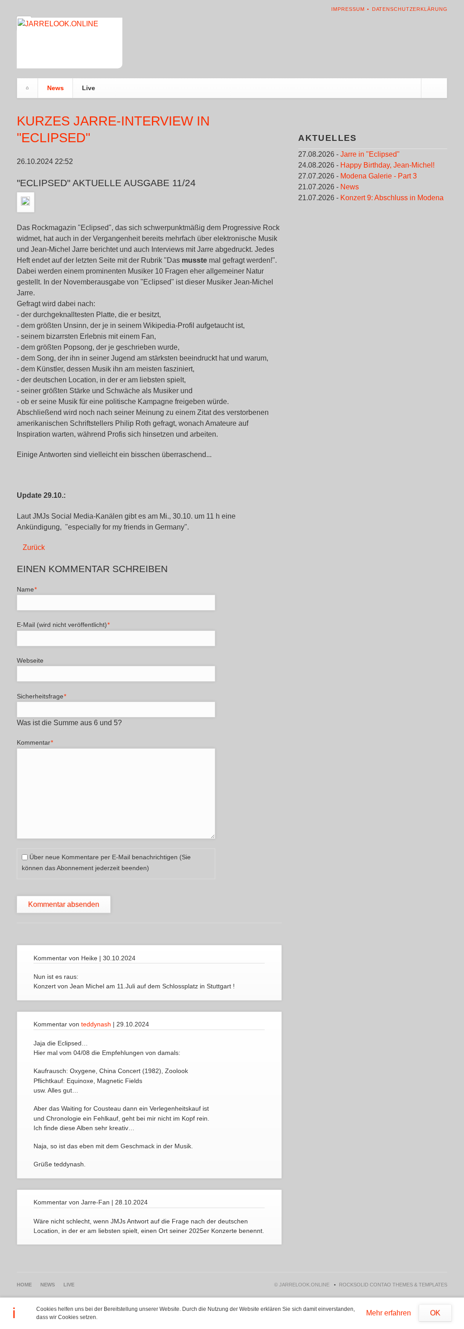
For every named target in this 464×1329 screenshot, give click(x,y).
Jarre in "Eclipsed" (370, 154)
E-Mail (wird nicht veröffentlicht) (63, 624)
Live (88, 87)
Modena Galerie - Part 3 (378, 176)
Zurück (34, 547)
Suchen (434, 88)
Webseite (30, 660)
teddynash (96, 1024)
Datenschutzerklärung (410, 9)
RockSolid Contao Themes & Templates (393, 1284)
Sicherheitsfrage (42, 696)
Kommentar (35, 742)
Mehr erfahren (388, 1313)
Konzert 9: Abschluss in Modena (392, 198)
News (55, 87)
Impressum (347, 9)
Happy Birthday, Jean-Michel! (387, 165)
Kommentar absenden (63, 904)
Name (30, 589)
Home (27, 88)
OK (435, 1313)
